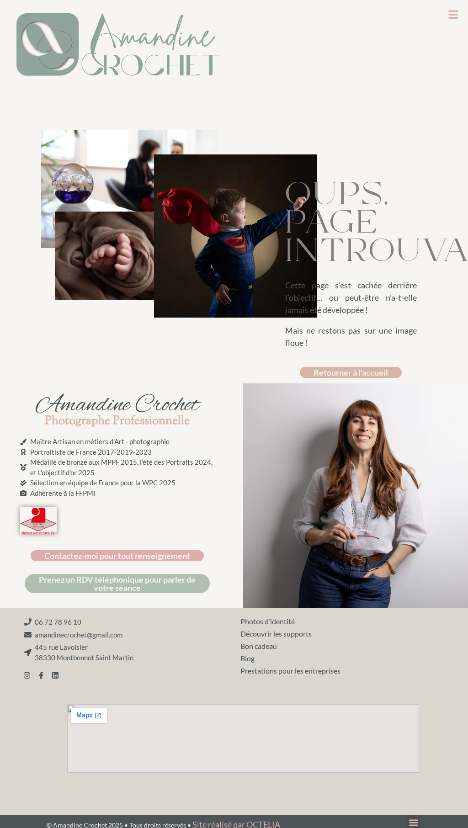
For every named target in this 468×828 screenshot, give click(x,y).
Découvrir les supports (276, 633)
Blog (247, 658)
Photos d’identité (267, 621)
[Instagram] (27, 675)
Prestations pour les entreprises (290, 670)
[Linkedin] (55, 675)
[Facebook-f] (41, 675)
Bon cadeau (258, 646)
